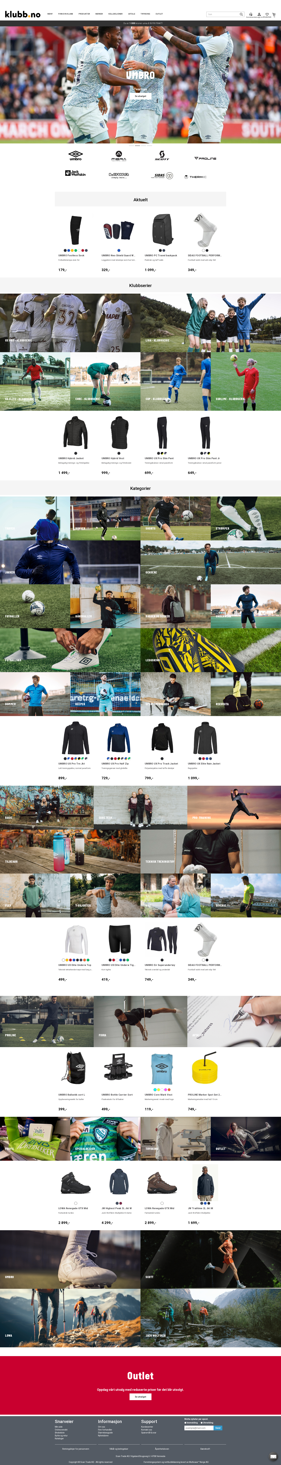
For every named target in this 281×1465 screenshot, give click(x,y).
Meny (50, 14)
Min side (58, 1427)
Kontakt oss (146, 1430)
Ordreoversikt (61, 1430)
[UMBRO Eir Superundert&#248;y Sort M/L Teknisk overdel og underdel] (162, 939)
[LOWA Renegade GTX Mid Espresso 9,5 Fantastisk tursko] (162, 1182)
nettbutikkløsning (172, 1462)
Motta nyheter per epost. (196, 1419)
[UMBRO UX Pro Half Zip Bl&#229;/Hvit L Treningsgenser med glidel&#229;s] (119, 738)
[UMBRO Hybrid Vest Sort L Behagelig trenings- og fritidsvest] (119, 432)
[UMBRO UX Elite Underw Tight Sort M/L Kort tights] (119, 939)
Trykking (145, 14)
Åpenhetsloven (162, 1449)
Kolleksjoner (115, 14)
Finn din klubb (65, 14)
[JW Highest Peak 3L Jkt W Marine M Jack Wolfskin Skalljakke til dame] (119, 1182)
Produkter (84, 14)
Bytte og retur (61, 1435)
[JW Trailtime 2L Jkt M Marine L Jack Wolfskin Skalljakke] (205, 1182)
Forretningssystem (152, 1462)
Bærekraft (205, 1449)
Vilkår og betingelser (118, 1449)
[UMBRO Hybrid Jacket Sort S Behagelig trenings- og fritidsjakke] (75, 432)
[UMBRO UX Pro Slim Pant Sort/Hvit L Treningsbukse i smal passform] (162, 432)
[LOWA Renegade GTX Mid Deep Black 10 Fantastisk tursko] (75, 1182)
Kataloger (59, 1438)
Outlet (159, 14)
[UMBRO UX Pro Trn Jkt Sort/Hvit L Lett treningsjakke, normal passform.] (75, 738)
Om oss (101, 1427)
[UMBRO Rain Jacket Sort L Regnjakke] (205, 738)
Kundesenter (147, 1427)
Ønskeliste (60, 1432)
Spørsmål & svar (148, 1432)
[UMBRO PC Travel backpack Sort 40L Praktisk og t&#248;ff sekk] (162, 229)
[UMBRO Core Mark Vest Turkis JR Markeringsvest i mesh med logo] (162, 1069)
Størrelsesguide (105, 1432)
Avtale (131, 14)
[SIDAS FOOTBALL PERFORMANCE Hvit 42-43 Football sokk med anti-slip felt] (205, 229)
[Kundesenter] (250, 14)
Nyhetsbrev (103, 1435)
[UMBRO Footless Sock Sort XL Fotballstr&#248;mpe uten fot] (75, 229)
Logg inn (259, 14)
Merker (99, 14)
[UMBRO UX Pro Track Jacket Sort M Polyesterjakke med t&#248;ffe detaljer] (162, 738)
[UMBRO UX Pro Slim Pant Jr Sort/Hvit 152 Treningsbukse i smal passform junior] (205, 432)
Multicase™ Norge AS (199, 1462)
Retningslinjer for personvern (76, 1449)
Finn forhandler (105, 1430)
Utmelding (208, 1423)
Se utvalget (140, 97)
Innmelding (192, 1423)
